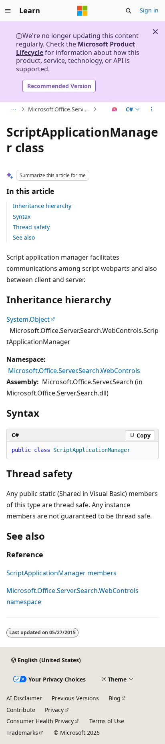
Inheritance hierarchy (42, 206)
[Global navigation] (8, 11)
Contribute (20, 710)
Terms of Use (106, 721)
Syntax (21, 216)
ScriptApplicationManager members (61, 573)
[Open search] (129, 11)
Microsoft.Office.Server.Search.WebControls (59, 109)
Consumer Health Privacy (40, 721)
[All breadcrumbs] (13, 109)
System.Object (28, 319)
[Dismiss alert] (155, 31)
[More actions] (152, 109)
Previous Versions (75, 698)
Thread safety (31, 227)
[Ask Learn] (114, 109)
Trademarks (22, 732)
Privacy (54, 710)
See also (24, 237)
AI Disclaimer (24, 698)
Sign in (149, 10)
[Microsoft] (82, 11)
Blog (115, 698)
